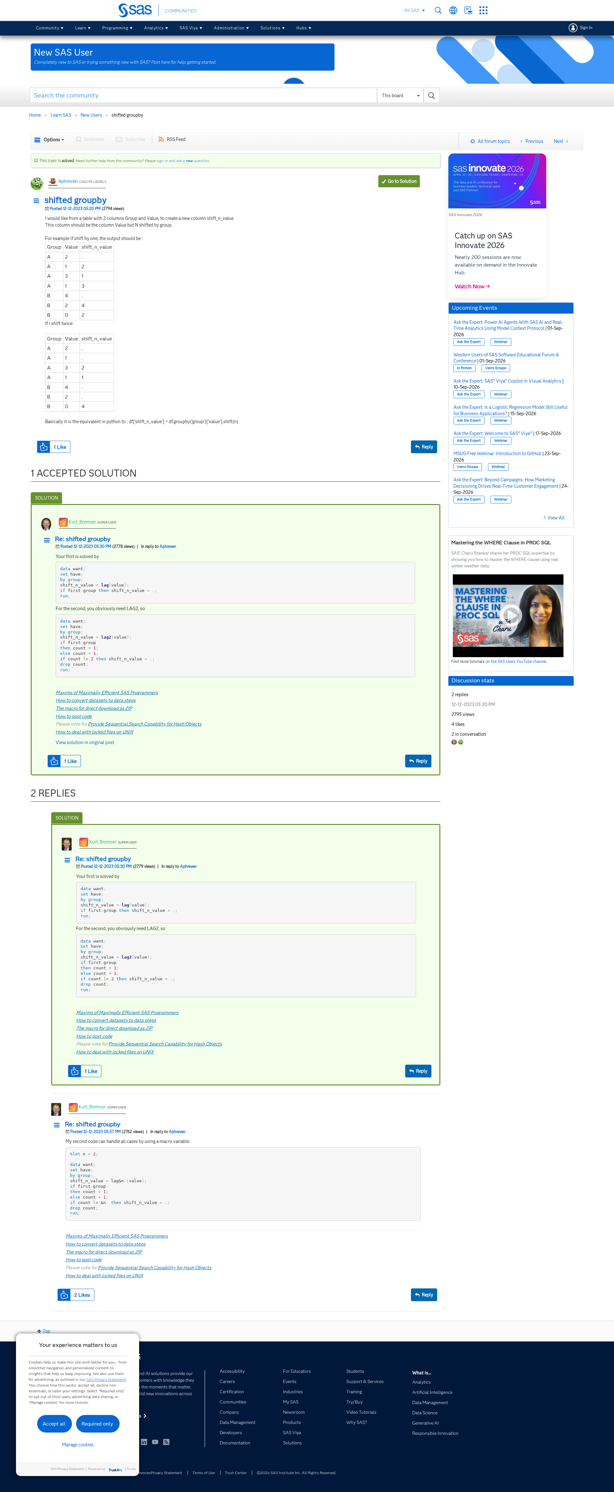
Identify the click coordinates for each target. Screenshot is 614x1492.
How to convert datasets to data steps (96, 700)
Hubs (301, 28)
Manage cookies (78, 1445)
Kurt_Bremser (82, 522)
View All (555, 518)
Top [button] (46, 1331)
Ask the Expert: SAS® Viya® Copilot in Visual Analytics (507, 381)
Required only (97, 1424)
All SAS (411, 10)
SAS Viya (189, 28)
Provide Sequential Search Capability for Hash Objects (144, 724)
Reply (427, 447)
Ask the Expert (469, 342)
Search (438, 10)
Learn (80, 28)
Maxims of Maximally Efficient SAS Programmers (107, 692)
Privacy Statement (166, 1472)
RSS (166, 1442)
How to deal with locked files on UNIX (94, 732)
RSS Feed (176, 139)
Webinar (501, 342)
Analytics (154, 28)
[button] (38, 201)
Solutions (270, 28)
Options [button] (52, 140)
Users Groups (495, 368)
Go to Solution (402, 181)
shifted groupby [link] (127, 115)
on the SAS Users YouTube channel (516, 661)
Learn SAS (61, 115)
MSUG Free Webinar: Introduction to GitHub (497, 453)
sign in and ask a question (183, 160)
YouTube (155, 1442)
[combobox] (235, 95)
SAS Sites (483, 10)
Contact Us (468, 10)
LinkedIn (144, 1442)
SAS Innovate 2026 (465, 214)
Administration (229, 28)
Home (35, 115)
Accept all (54, 1424)
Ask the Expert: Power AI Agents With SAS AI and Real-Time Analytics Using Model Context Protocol (508, 325)
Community (47, 28)
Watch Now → (472, 286)
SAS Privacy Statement (106, 1379)
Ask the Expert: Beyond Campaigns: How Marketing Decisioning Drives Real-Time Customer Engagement (505, 483)
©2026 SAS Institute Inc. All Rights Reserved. (296, 1472)
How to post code (74, 716)
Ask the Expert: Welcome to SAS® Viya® (492, 433)
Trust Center (236, 1472)
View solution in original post (85, 742)
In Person (464, 368)
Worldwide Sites (453, 10)
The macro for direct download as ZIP (94, 708)
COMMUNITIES (180, 11)
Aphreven (68, 181)
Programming (115, 28)
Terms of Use (204, 1472)
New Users (91, 115)
